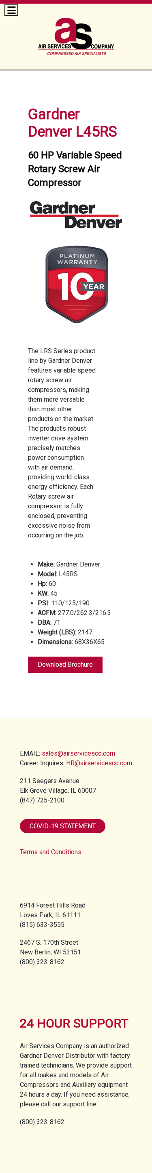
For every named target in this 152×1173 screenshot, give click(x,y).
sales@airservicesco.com (78, 753)
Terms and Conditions (50, 852)
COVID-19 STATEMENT (63, 826)
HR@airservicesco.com (99, 763)
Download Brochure (65, 664)
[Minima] (76, 31)
